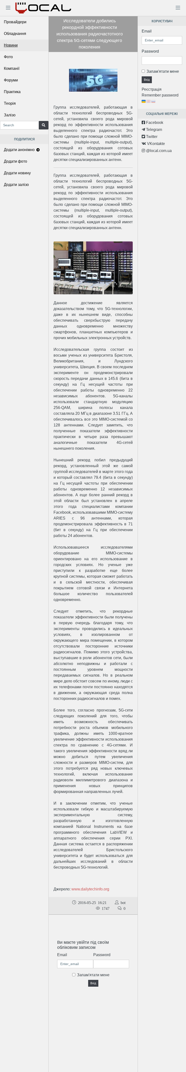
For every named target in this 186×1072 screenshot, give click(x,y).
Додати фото (15, 161)
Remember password (160, 95)
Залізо (10, 115)
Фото (8, 57)
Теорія (10, 103)
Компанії (11, 68)
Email (62, 955)
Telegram (153, 130)
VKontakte (155, 144)
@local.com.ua (158, 151)
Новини (11, 45)
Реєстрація (152, 89)
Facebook (154, 122)
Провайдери (15, 22)
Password (101, 955)
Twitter (151, 137)
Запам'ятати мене (93, 975)
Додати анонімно (20, 150)
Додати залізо (16, 185)
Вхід (93, 983)
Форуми (11, 80)
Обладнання (15, 34)
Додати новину (17, 173)
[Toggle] (8, 7)
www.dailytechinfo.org (90, 889)
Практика (12, 92)
